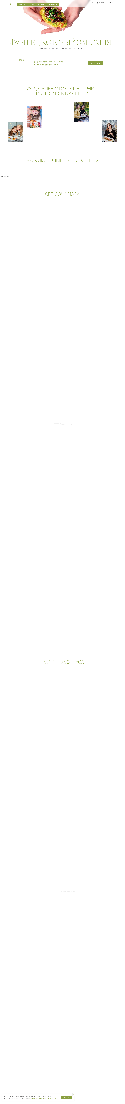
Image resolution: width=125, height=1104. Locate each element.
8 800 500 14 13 (112, 3)
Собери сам (53, 4)
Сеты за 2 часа (23, 4)
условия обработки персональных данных (42, 1098)
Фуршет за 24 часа (38, 4)
